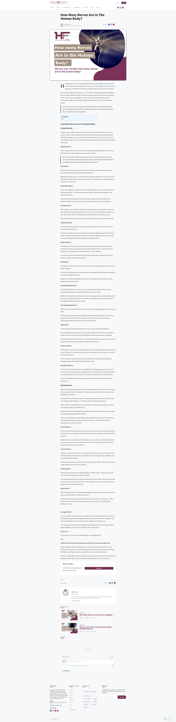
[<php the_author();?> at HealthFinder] (62, 24)
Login (112, 656)
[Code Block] (82, 665)
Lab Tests (71, 690)
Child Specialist (87, 698)
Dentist (95, 698)
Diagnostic (86, 704)
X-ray (70, 707)
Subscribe (99, 568)
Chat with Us (169, 719)
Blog (92, 7)
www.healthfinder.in (104, 558)
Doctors (86, 7)
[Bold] (69, 665)
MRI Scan (71, 692)
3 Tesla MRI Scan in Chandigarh (90, 691)
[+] (87, 665)
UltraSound (71, 699)
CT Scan (71, 695)
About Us (58, 7)
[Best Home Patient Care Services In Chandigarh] (69, 615)
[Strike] (74, 665)
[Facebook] (50, 711)
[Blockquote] (80, 665)
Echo (70, 702)
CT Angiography (72, 709)
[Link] (84, 665)
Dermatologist (87, 701)
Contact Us (98, 7)
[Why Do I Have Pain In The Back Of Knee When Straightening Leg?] (69, 628)
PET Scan (71, 697)
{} (85, 665)
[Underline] (72, 665)
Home (52, 7)
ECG (70, 704)
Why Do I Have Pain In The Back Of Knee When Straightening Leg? (96, 628)
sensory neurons (70, 98)
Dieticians (94, 704)
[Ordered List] (76, 665)
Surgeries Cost (78, 7)
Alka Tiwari (75, 592)
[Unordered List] (78, 665)
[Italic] (70, 665)
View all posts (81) (76, 600)
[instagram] (58, 711)
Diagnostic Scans (67, 7)
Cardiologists (86, 696)
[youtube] (55, 711)
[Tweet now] (53, 711)
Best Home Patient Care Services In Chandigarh (96, 615)
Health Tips (73, 25)
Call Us (123, 2)
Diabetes (95, 701)
